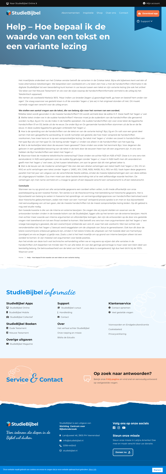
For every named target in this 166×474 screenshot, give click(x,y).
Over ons (111, 12)
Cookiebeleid (115, 329)
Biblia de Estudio (66, 337)
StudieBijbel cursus (71, 308)
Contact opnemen (121, 308)
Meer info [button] (92, 469)
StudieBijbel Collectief (21, 317)
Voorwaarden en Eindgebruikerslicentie (129, 324)
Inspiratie (88, 12)
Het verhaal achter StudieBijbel (73, 328)
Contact (123, 12)
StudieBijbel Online (20, 308)
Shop (100, 12)
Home (21, 257)
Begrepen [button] (157, 470)
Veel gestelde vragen (122, 312)
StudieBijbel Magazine (21, 344)
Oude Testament (17, 328)
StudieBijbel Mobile (19, 312)
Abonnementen (71, 12)
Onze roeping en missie (69, 333)
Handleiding (66, 312)
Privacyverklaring (117, 334)
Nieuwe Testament (19, 333)
